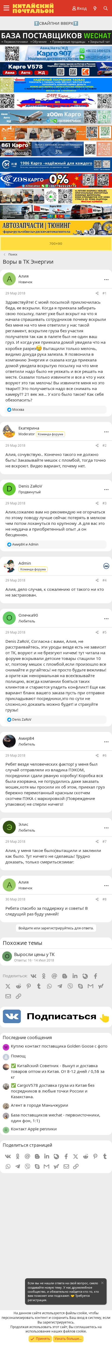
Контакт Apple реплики (34, 1128)
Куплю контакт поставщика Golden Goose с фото (59, 1046)
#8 (104, 899)
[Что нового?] (94, 8)
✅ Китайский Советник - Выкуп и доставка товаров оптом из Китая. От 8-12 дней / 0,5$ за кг (57, 1071)
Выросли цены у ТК (34, 954)
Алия (23, 276)
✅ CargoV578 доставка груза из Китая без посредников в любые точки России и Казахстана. (52, 1090)
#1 (104, 293)
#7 (104, 841)
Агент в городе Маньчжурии (39, 1105)
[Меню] (6, 8)
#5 (104, 632)
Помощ (18, 1055)
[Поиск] (105, 8)
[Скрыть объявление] (102, 1283)
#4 (104, 580)
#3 (104, 503)
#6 (104, 755)
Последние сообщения (27, 1037)
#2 (104, 445)
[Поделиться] (97, 293)
